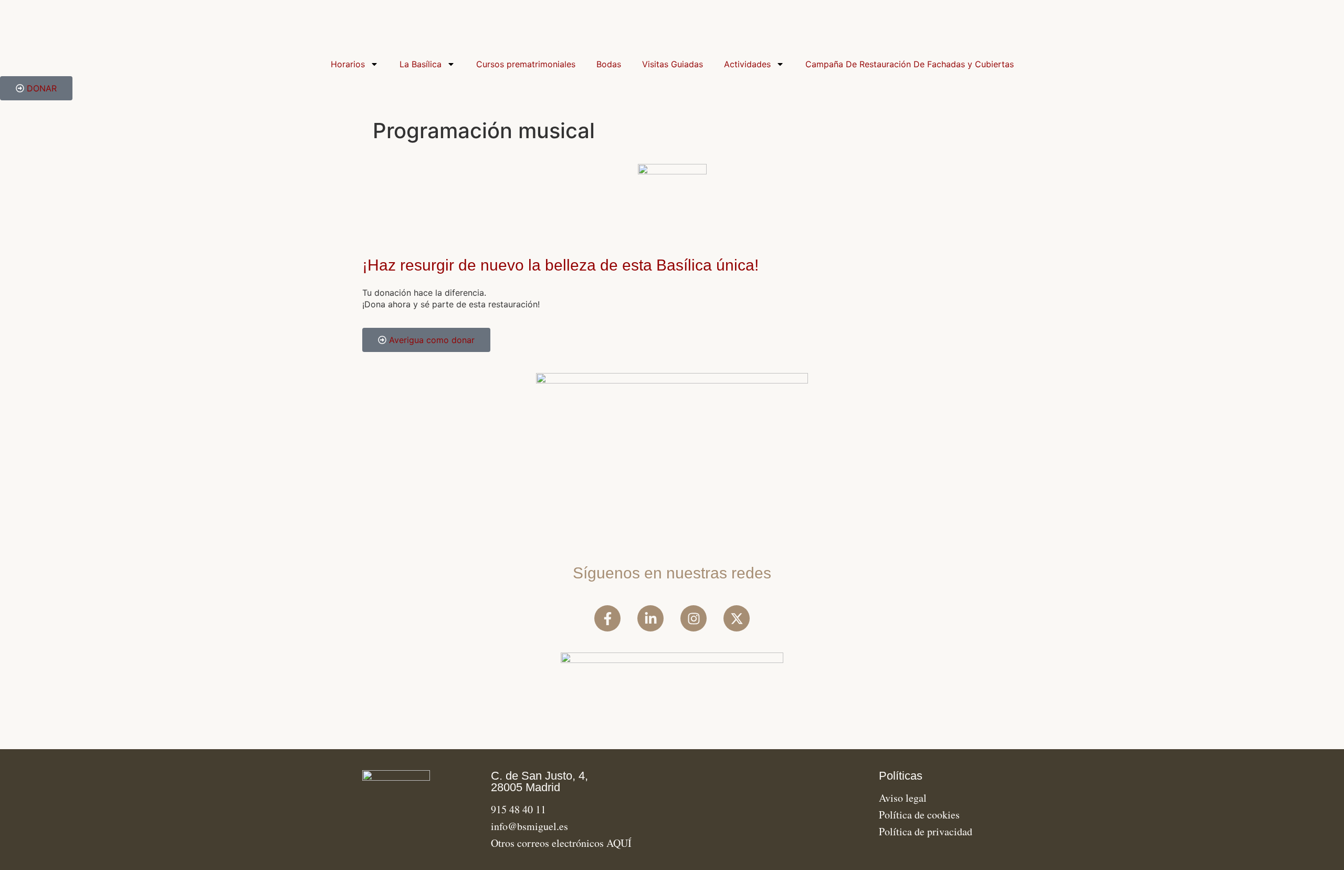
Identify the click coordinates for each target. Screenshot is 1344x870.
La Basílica (421, 64)
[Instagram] (693, 618)
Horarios (348, 64)
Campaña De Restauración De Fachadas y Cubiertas (909, 64)
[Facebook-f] (607, 618)
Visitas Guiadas (672, 64)
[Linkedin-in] (650, 618)
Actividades (747, 64)
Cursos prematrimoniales (525, 64)
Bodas (608, 64)
